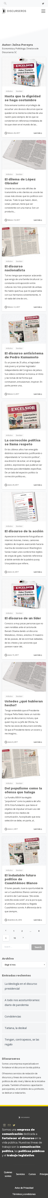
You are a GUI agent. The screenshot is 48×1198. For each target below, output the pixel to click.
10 (15, 938)
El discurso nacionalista (15, 268)
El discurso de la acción (24, 531)
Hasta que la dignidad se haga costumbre (22, 98)
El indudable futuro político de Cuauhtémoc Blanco (21, 879)
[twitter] (43, 3)
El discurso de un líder (23, 618)
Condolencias (13, 1016)
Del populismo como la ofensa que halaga (23, 790)
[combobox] (24, 965)
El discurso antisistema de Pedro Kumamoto (24, 355)
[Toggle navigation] (43, 11)
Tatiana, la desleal (16, 1028)
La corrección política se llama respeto (22, 442)
